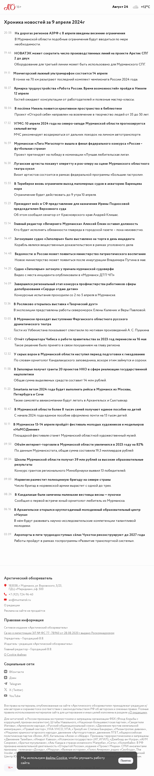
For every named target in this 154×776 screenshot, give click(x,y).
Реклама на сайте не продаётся (24, 610)
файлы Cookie (56, 758)
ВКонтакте (16, 672)
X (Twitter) (16, 690)
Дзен (12, 678)
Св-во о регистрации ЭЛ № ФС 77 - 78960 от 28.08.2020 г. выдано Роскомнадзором (59, 633)
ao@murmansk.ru (20, 600)
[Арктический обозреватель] (9, 7)
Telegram (15, 684)
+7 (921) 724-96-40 (21, 594)
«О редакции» (137, 712)
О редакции (12, 605)
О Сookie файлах (15, 654)
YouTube (14, 696)
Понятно (126, 760)
